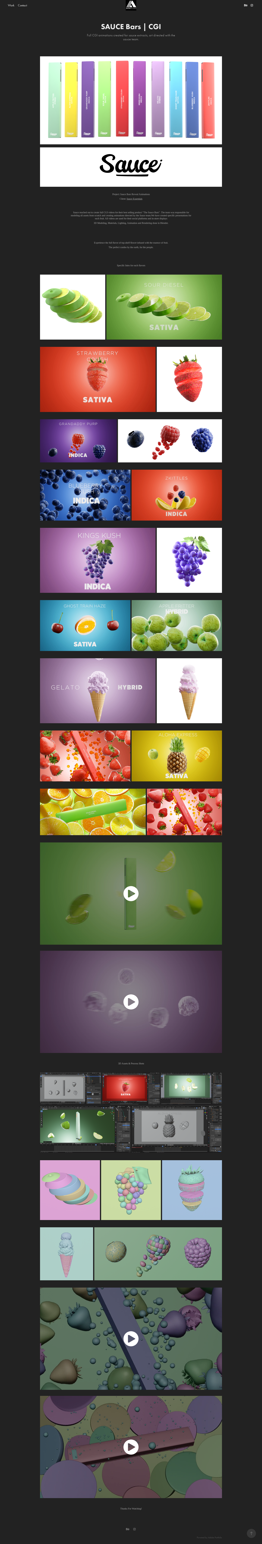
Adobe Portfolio (215, 1537)
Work (11, 5)
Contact (22, 5)
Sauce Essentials (134, 199)
